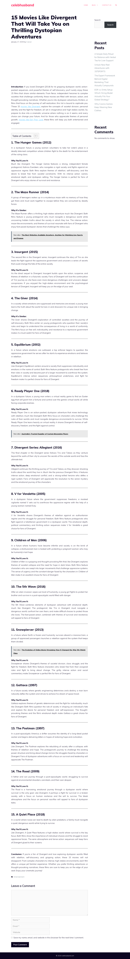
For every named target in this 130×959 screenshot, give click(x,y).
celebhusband (22, 5)
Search (97, 20)
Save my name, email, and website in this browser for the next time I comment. (49, 937)
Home (86, 5)
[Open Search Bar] (116, 5)
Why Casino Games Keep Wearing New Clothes (103, 107)
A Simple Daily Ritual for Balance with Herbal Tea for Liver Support (105, 57)
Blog (94, 5)
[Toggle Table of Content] (34, 136)
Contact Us (106, 5)
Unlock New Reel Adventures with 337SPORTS (102, 68)
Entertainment (19, 877)
